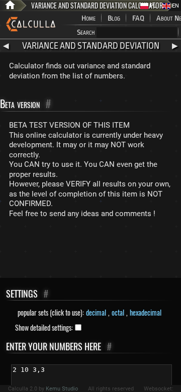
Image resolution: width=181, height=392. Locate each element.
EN (174, 6)
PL (152, 6)
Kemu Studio (62, 388)
